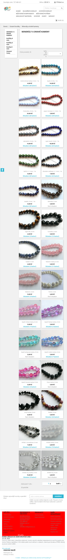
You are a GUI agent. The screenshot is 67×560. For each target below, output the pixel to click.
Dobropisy (6, 521)
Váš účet (6, 512)
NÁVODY (52, 16)
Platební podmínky (56, 521)
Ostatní (37, 16)
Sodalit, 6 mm (30, 262)
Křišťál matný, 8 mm (52, 442)
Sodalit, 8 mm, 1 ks (29, 201)
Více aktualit (6, 548)
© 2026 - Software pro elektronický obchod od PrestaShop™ (33, 558)
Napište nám (54, 532)
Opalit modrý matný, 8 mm (52, 352)
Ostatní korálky (45, 11)
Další (59, 484)
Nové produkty (39, 515)
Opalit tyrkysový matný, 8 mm (29, 352)
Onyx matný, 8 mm (52, 382)
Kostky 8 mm (9, 48)
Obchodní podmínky (56, 519)
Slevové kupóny (7, 526)
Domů (18, 11)
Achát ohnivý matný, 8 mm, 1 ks (30, 81)
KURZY (44, 16)
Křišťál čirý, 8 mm (52, 472)
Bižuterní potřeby (43, 14)
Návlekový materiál (24, 16)
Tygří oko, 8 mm (29, 231)
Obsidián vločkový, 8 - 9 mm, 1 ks (52, 171)
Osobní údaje (7, 515)
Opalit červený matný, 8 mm (29, 382)
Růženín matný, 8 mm (52, 262)
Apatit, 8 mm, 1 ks (52, 81)
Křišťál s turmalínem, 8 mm (30, 442)
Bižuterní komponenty (25, 14)
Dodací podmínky (56, 516)
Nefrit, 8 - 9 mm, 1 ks (30, 171)
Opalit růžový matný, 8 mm (30, 322)
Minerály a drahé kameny (10, 33)
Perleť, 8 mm (52, 292)
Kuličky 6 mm (9, 43)
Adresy (5, 524)
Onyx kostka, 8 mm (29, 412)
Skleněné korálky (30, 11)
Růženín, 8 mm (29, 292)
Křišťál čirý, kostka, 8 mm (29, 472)
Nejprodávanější (39, 517)
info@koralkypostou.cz (27, 527)
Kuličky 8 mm (9, 39)
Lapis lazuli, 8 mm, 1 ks (52, 141)
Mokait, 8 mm (52, 412)
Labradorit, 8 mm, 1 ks (29, 141)
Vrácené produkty (8, 517)
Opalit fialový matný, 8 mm (52, 322)
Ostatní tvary (9, 52)
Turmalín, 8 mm (52, 231)
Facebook (2, 170)
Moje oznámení (7, 528)
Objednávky (6, 519)
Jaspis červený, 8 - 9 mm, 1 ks (52, 111)
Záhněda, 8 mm (52, 201)
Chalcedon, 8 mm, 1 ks (29, 111)
